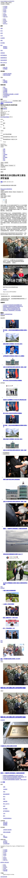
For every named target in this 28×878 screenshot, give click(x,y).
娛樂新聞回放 (4, 57)
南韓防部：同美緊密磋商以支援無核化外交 (13, 306)
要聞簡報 (5, 824)
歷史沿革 (5, 92)
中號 (6, 201)
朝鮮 (2, 40)
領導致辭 (5, 91)
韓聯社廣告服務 (6, 75)
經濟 (2, 33)
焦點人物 (5, 67)
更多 (2, 586)
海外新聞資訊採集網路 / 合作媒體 (10, 94)
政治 (2, 30)
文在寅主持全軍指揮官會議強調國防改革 (12, 304)
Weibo (4, 19)
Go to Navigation (10, 1)
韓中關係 (3, 42)
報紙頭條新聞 (4, 60)
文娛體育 (3, 38)
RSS (4, 79)
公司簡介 (5, 88)
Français (5, 858)
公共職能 (5, 90)
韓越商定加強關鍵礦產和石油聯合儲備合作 (13, 775)
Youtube (5, 289)
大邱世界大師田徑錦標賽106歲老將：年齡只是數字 (15, 779)
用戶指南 (5, 96)
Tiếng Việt (5, 860)
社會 (2, 35)
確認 (2, 171)
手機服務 (5, 81)
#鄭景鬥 (2, 102)
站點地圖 (5, 82)
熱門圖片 (3, 588)
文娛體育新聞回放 (7, 818)
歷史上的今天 (4, 62)
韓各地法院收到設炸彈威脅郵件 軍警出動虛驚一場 (14, 776)
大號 (6, 202)
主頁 (2, 782)
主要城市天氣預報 (7, 73)
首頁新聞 (3, 720)
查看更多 (5, 108)
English (4, 854)
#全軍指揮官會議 (8, 102)
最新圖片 (5, 46)
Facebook (5, 21)
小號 (6, 200)
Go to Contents (4, 1)
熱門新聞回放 (4, 55)
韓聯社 (2, 103)
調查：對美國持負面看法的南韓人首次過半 (10, 658)
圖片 (2, 45)
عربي (4, 856)
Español (4, 857)
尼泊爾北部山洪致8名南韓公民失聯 (9, 746)
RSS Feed (5, 23)
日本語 (4, 855)
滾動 (2, 28)
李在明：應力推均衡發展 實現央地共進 (12, 778)
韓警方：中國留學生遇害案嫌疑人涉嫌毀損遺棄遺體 (12, 773)
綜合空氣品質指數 (5, 117)
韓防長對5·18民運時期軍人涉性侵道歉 (12, 310)
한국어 (4, 852)
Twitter (4, 22)
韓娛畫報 (5, 48)
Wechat (4, 20)
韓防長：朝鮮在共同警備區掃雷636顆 (11, 309)
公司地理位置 (6, 95)
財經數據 (5, 68)
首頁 (4, 87)
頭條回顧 (3, 52)
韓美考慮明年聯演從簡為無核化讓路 (11, 307)
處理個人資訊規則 (5, 862)
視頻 (2, 50)
